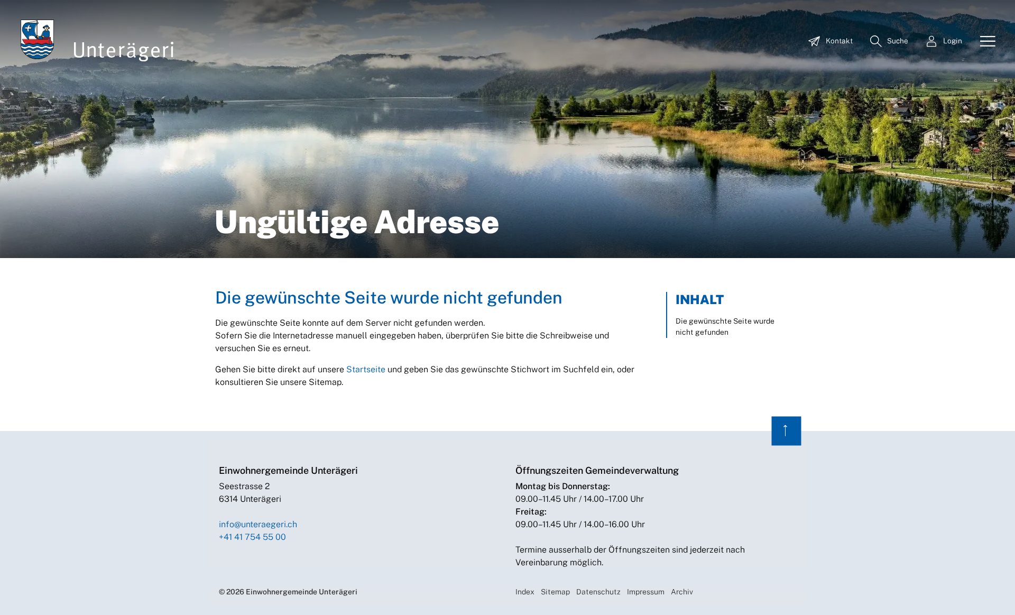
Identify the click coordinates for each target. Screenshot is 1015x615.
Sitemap (555, 592)
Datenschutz (598, 592)
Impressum (646, 592)
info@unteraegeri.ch (258, 524)
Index (524, 592)
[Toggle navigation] (983, 42)
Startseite (365, 369)
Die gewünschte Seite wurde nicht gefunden (725, 326)
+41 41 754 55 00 (252, 537)
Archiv (682, 592)
